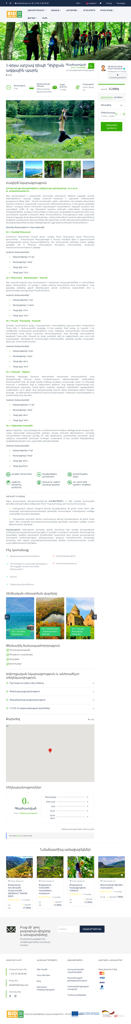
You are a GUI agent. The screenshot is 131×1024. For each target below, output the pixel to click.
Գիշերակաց (106, 10)
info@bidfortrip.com (24, 3)
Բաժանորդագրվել (92, 929)
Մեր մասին (42, 969)
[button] (87, 152)
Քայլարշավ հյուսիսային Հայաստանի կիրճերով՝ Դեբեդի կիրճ (17, 890)
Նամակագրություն (117, 77)
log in (19, 836)
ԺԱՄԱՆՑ (55, 10)
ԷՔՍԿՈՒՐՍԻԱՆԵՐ (36, 10)
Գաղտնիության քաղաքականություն (77, 979)
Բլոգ (44, 18)
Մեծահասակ (108, 113)
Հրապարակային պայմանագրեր (75, 970)
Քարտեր (32, 18)
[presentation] (7, 617)
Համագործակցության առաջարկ (78, 988)
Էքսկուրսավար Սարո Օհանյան (115, 67)
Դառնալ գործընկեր (76, 995)
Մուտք (109, 3)
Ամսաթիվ (106, 105)
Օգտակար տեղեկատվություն (46, 988)
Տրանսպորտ (89, 10)
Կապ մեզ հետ (43, 975)
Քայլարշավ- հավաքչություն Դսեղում (77, 888)
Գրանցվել (121, 3)
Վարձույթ (71, 10)
